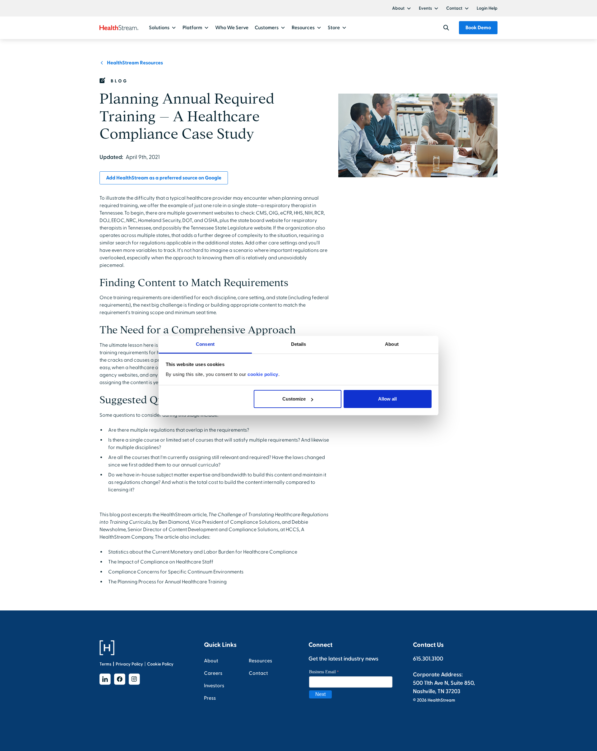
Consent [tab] (205, 344)
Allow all (387, 398)
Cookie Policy (160, 664)
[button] (401, 8)
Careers (213, 673)
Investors (214, 686)
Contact (454, 8)
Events (425, 8)
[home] (119, 27)
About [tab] (392, 344)
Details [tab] (298, 344)
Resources (260, 661)
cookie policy (263, 374)
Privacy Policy (129, 664)
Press (210, 698)
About (398, 8)
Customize (294, 398)
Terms (105, 664)
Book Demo (478, 28)
